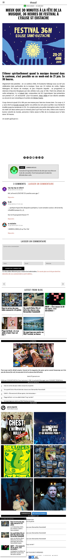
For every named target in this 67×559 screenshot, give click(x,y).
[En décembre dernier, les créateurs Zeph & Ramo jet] (50, 461)
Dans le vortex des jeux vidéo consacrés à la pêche (11, 309)
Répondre (11, 197)
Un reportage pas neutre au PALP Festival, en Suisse (33, 333)
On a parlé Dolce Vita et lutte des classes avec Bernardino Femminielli (31, 310)
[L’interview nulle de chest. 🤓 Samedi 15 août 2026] (17, 428)
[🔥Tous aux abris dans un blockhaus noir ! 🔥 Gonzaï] (17, 461)
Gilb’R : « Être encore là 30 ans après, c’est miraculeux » (54, 308)
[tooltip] (24, 157)
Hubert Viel (23, 93)
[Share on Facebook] (30, 558)
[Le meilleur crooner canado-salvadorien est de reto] (17, 494)
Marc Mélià (43, 96)
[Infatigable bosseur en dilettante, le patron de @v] (50, 494)
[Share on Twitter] (32, 558)
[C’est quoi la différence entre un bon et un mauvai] (50, 428)
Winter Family (38, 98)
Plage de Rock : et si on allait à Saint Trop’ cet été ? (10, 333)
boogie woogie (19, 105)
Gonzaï (31, 6)
